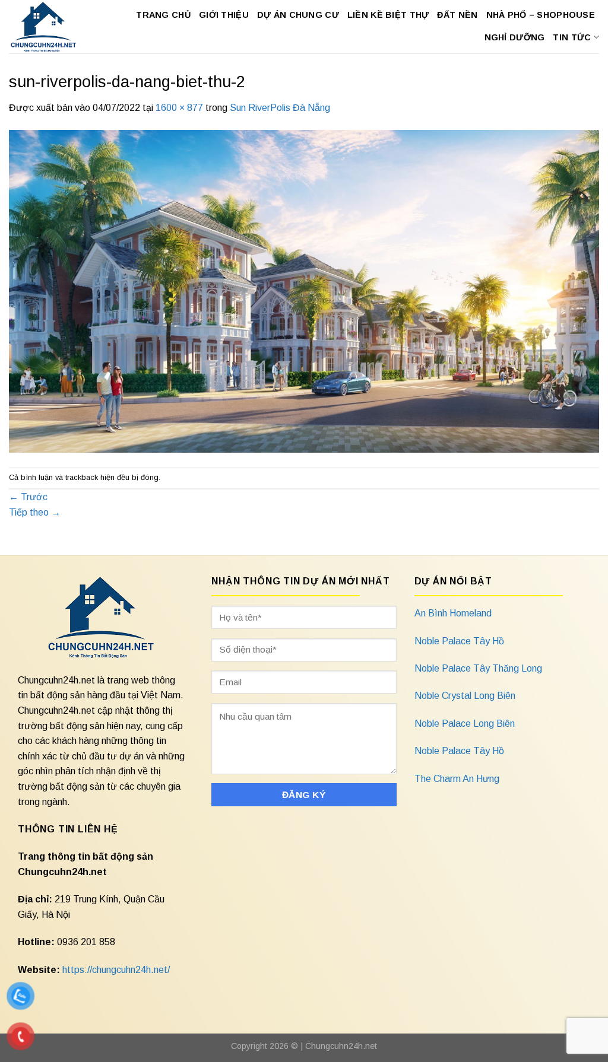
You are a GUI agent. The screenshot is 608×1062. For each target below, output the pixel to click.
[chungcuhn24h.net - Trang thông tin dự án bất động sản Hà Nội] (44, 26)
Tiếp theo (35, 512)
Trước (28, 497)
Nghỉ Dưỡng (514, 37)
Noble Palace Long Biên (464, 723)
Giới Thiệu (224, 15)
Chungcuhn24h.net (341, 1046)
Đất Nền (457, 15)
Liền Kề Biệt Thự (388, 15)
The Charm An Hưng (456, 779)
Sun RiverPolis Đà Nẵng (280, 108)
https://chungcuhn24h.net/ (116, 970)
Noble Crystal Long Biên (464, 696)
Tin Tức (572, 37)
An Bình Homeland (453, 613)
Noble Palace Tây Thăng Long (478, 668)
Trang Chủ (163, 15)
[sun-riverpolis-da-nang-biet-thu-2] (304, 290)
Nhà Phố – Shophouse (540, 15)
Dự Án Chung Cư (298, 15)
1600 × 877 (179, 108)
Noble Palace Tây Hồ (459, 641)
